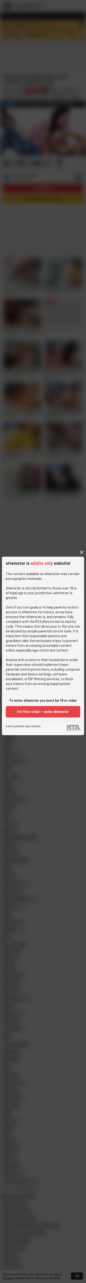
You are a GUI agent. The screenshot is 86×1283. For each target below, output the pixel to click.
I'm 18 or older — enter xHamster (43, 712)
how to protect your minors (23, 726)
